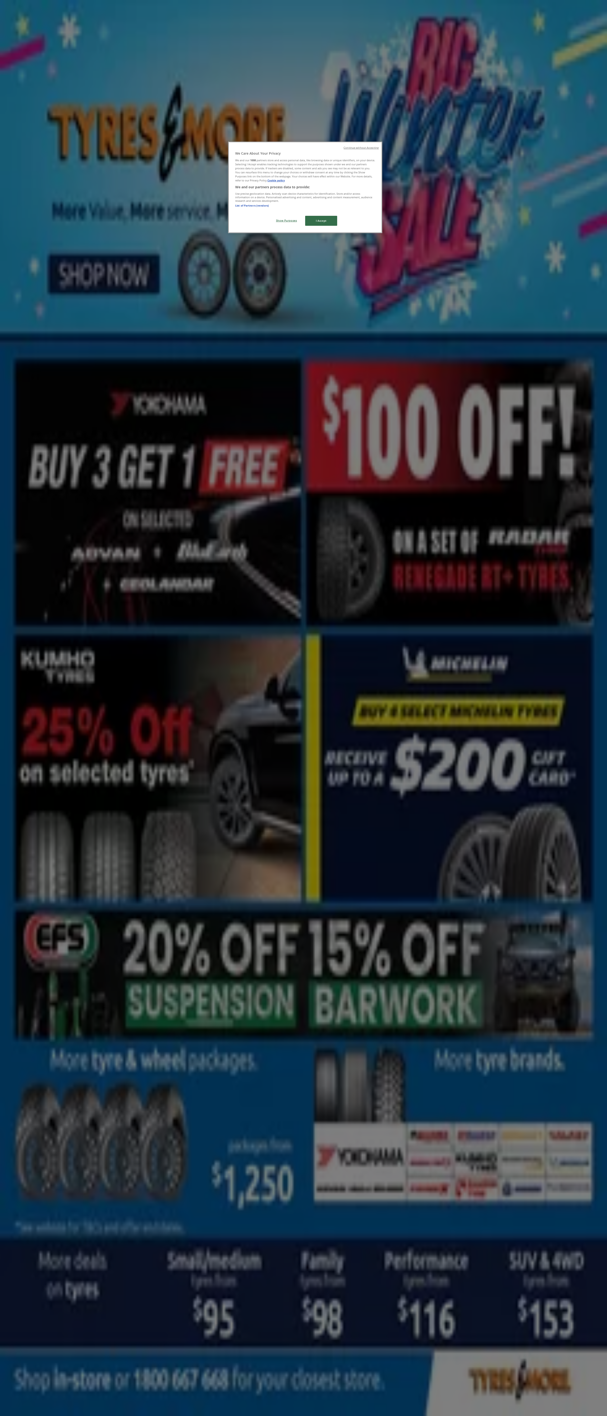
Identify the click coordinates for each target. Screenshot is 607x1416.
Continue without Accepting (361, 147)
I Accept (321, 220)
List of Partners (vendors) (252, 205)
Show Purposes (286, 220)
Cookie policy (276, 180)
